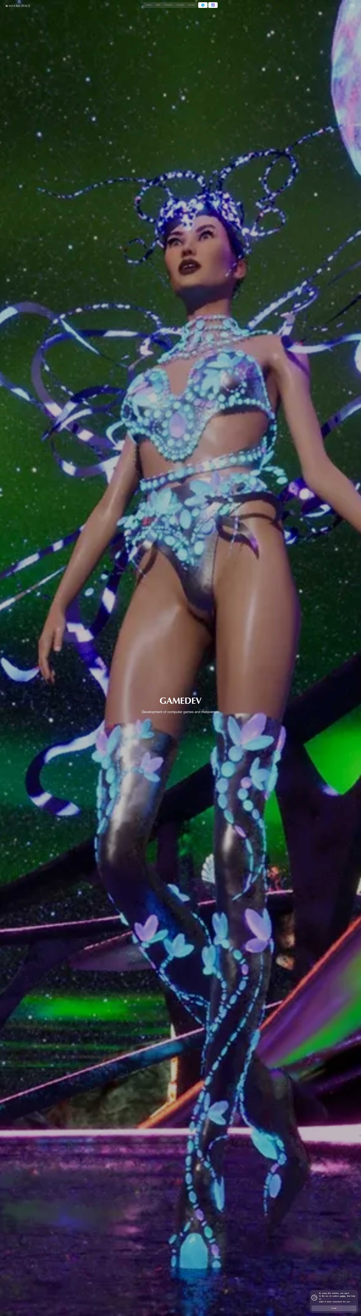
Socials (191, 5)
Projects (168, 5)
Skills (158, 5)
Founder (180, 5)
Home (148, 5)
